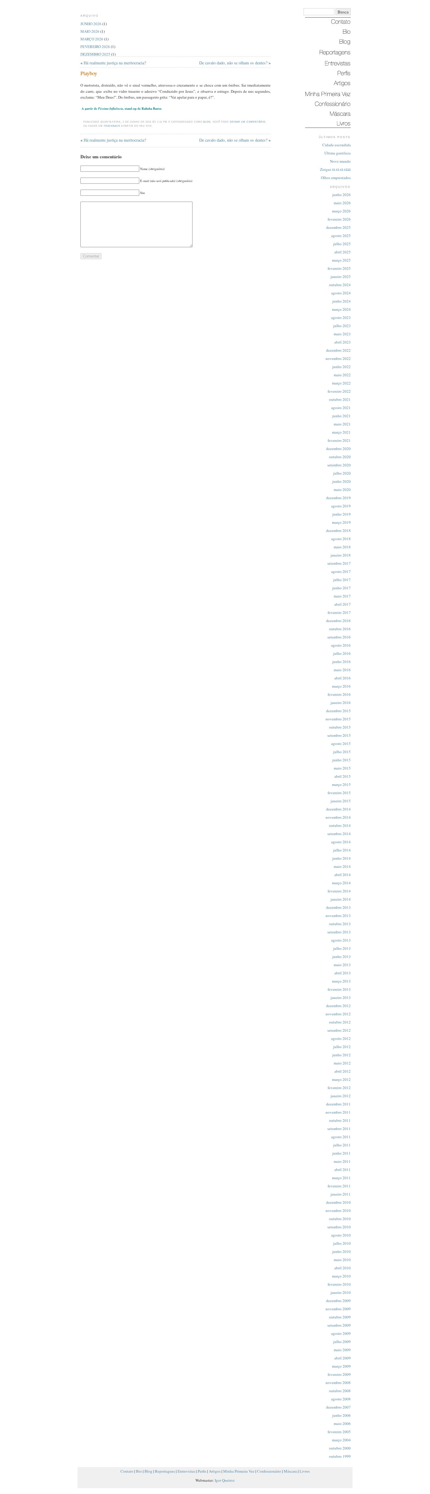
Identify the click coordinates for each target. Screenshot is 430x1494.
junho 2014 (341, 858)
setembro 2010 (339, 1226)
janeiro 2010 (341, 1292)
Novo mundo (340, 161)
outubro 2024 (340, 284)
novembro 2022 (338, 358)
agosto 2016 (341, 645)
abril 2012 (342, 1071)
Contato (127, 1471)
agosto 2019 (341, 506)
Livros (305, 1471)
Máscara (290, 1471)
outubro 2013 (340, 923)
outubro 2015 (340, 727)
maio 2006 (342, 1423)
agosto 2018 (341, 538)
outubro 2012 (340, 1022)
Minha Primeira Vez (238, 1471)
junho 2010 (341, 1251)
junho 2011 (341, 1153)
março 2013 (341, 981)
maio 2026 (342, 202)
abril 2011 (342, 1169)
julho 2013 (342, 948)
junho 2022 (341, 366)
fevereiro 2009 (339, 1374)
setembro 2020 (339, 465)
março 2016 (341, 686)
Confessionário (269, 1471)
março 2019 (341, 522)
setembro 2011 (339, 1128)
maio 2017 (342, 596)
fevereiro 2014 (339, 891)
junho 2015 (341, 760)
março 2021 (341, 432)
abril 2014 (342, 874)
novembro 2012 (338, 1013)
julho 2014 (342, 850)
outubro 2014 (340, 825)
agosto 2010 (341, 1235)
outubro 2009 (340, 1317)
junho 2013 (341, 956)
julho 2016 (342, 653)
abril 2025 (342, 252)
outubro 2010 (340, 1218)
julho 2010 (342, 1243)
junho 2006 (341, 1415)
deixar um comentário (247, 122)
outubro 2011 (340, 1120)
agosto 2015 (341, 743)
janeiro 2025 (341, 276)
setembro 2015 (339, 735)
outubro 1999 (340, 1456)
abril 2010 (342, 1267)
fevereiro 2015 (339, 792)
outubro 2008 (340, 1390)
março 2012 (341, 1079)
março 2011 (341, 1177)
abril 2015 (342, 776)
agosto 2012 (341, 1038)
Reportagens (165, 1471)
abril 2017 (342, 604)
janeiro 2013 (341, 997)
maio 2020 (342, 489)
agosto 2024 (341, 293)
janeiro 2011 (341, 1194)
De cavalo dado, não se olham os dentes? (233, 63)
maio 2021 (342, 424)
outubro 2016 (340, 628)
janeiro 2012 (341, 1095)
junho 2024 (341, 301)
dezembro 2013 (338, 907)
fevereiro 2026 (339, 219)
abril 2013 (342, 973)
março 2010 (341, 1276)
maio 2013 (342, 964)
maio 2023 (342, 333)
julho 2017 (342, 579)
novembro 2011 (338, 1112)
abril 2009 (342, 1358)
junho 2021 (341, 415)
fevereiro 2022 (339, 391)
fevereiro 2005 (339, 1431)
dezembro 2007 (338, 1407)
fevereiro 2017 (339, 612)
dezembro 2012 (338, 1005)
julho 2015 (342, 751)
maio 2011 (342, 1161)
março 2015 (341, 784)
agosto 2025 (341, 235)
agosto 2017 (341, 571)
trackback (112, 126)
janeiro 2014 (341, 899)
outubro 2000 (340, 1448)
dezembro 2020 (338, 448)
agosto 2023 (341, 317)
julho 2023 (342, 325)
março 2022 (341, 383)
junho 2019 (341, 514)
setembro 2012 (339, 1030)
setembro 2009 (339, 1325)
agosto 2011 (341, 1136)
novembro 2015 (338, 719)
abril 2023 (342, 342)
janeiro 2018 (341, 555)
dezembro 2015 (338, 710)
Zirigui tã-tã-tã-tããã (335, 169)
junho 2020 (341, 481)
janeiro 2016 (341, 702)
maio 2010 (342, 1259)
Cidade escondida (336, 144)
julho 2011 (342, 1145)
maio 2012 (342, 1063)
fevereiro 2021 (339, 440)
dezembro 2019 (338, 497)
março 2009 (341, 1366)
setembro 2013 (339, 932)
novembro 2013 (338, 915)
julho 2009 (342, 1341)
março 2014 (341, 882)
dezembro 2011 (338, 1104)
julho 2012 (342, 1046)
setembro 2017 (339, 563)
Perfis (202, 1471)
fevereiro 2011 (339, 1186)
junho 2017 (341, 587)
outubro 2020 (340, 456)
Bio (139, 1471)
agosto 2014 (341, 841)
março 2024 (341, 309)
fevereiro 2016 (339, 694)
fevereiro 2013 (339, 989)
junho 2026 (341, 194)
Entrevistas (186, 1471)
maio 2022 (342, 374)
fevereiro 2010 (339, 1284)
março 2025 (341, 260)
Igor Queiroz (225, 1480)
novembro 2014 (338, 817)
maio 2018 (342, 546)
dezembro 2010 (338, 1202)
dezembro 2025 (338, 227)
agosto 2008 (341, 1399)
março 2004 (341, 1440)
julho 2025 (342, 243)
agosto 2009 (341, 1333)
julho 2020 (342, 473)
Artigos (215, 1471)
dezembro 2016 (338, 620)
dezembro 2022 (338, 350)
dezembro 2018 (338, 530)
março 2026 (341, 211)
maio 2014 (342, 866)
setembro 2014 (339, 833)
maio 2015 (342, 768)
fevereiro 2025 (339, 268)
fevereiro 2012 (339, 1087)
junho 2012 (341, 1054)
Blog (207, 122)
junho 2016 (341, 661)
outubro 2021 (340, 399)
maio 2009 (342, 1349)
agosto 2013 (341, 940)
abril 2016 (342, 678)
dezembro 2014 (338, 809)
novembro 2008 (338, 1382)
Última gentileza (337, 153)
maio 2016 (342, 669)
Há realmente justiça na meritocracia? (115, 63)
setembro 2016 (339, 637)
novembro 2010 (338, 1210)
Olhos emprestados (336, 177)
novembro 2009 (338, 1308)
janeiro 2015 (341, 800)
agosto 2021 (341, 407)
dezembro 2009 (338, 1300)
